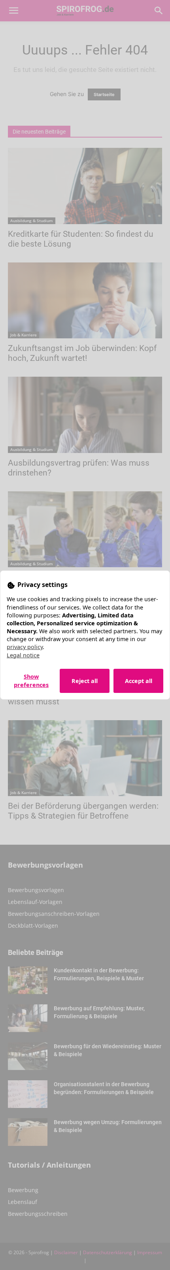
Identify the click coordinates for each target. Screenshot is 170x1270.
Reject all (85, 681)
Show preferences (31, 681)
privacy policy (25, 647)
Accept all (138, 681)
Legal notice (23, 655)
